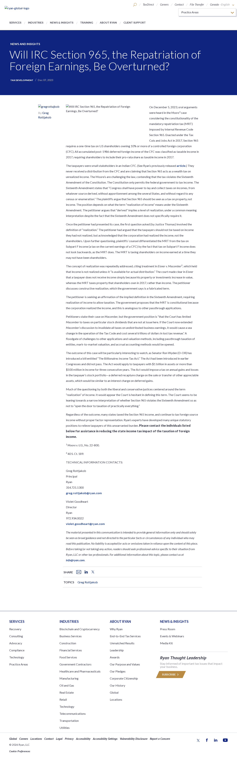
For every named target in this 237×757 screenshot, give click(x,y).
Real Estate (66, 692)
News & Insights (61, 22)
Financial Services (70, 650)
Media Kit (166, 643)
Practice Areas (18, 664)
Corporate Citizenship (124, 678)
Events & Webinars (172, 636)
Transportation (69, 720)
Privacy (69, 739)
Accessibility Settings (105, 739)
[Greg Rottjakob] (48, 107)
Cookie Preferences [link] (19, 751)
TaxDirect (148, 4)
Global (114, 692)
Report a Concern (160, 739)
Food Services (68, 657)
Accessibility (83, 739)
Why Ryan (116, 629)
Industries (35, 22)
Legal (59, 739)
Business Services (70, 636)
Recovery (15, 629)
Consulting (16, 636)
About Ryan (108, 22)
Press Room (167, 629)
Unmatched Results (122, 643)
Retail (63, 699)
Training (86, 22)
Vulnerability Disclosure (133, 739)
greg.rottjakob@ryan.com (84, 493)
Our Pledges (118, 671)
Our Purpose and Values (125, 664)
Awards (115, 657)
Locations (116, 699)
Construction (67, 643)
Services (15, 22)
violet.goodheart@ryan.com (85, 523)
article (181, 165)
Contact (179, 4)
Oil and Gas (66, 685)
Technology (16, 657)
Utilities (64, 727)
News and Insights (25, 44)
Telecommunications (72, 713)
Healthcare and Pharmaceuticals (80, 671)
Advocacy (15, 643)
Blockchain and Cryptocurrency (79, 629)
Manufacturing (69, 678)
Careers (164, 4)
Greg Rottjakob (88, 582)
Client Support (134, 22)
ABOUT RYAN (120, 621)
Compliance (16, 650)
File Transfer (197, 4)
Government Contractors (75, 664)
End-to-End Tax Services (125, 636)
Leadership (117, 650)
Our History (117, 685)
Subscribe (169, 674)
